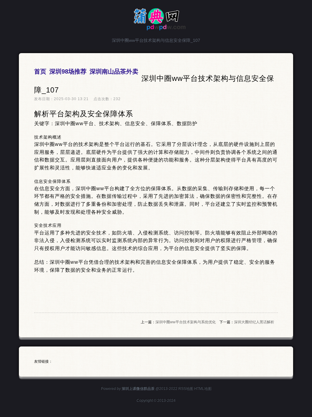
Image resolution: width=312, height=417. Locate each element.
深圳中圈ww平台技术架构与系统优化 (185, 322)
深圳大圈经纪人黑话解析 (254, 322)
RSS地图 (185, 388)
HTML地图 (202, 388)
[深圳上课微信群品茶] (156, 28)
